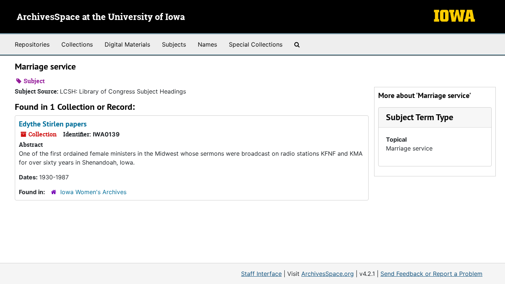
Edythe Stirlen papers (53, 124)
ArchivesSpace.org (327, 273)
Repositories (32, 44)
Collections (77, 44)
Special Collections (255, 44)
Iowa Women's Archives (93, 192)
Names (207, 44)
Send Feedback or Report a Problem (431, 273)
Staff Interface (261, 273)
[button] (419, 117)
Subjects (174, 44)
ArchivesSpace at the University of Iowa (101, 17)
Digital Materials (127, 44)
